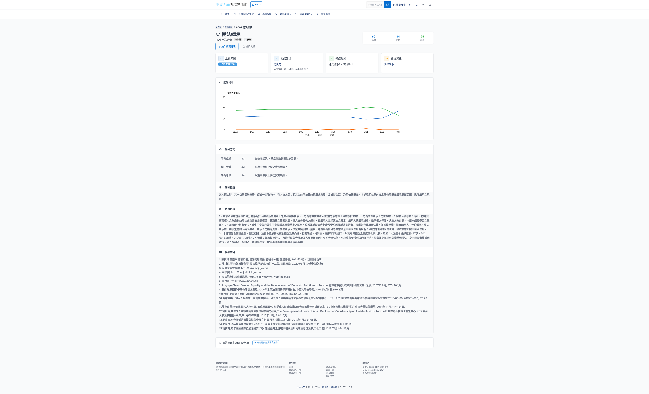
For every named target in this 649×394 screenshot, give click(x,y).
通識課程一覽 (295, 373)
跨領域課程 (331, 367)
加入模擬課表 (228, 46)
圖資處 (325, 387)
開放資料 (330, 373)
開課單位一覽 (295, 370)
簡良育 (277, 64)
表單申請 (330, 370)
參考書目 (230, 252)
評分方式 (230, 149)
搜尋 (388, 4)
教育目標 (230, 209)
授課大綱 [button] (250, 46)
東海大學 (301, 387)
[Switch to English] (416, 4)
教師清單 (330, 376)
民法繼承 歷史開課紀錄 (267, 342)
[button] (283, 14)
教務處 (334, 387)
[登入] (409, 4)
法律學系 (229, 27)
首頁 (219, 27)
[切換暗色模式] (430, 4)
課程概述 (230, 187)
